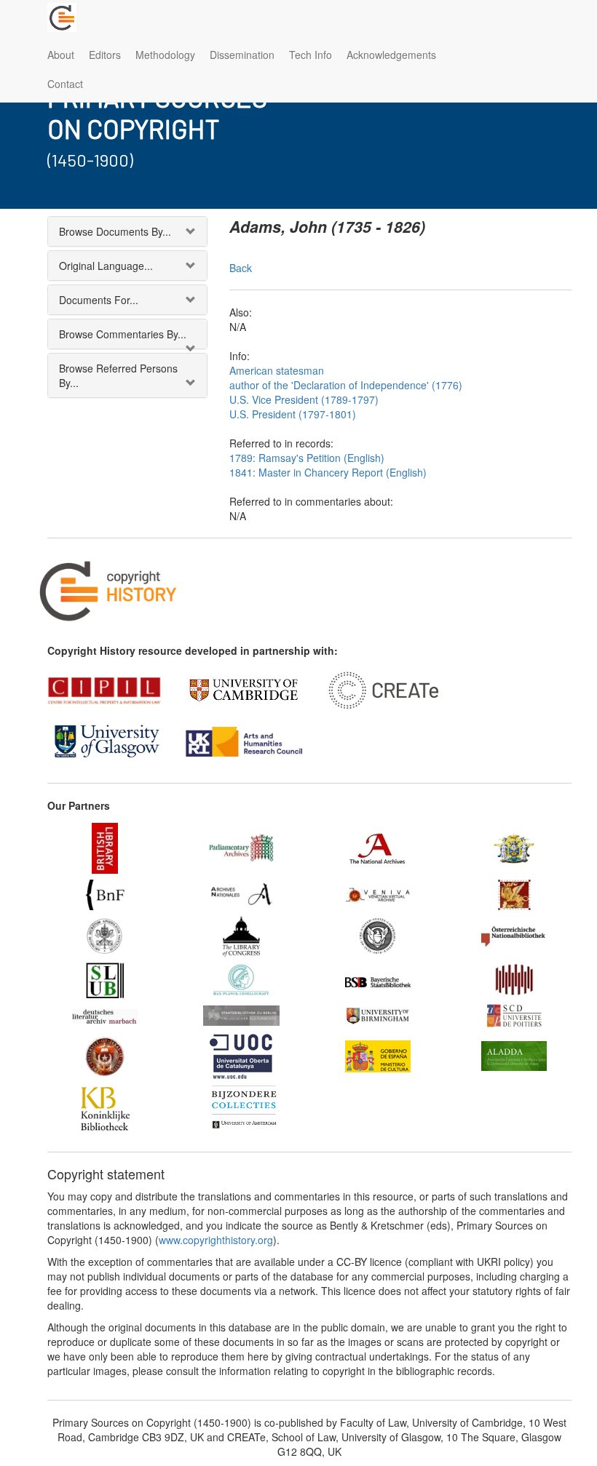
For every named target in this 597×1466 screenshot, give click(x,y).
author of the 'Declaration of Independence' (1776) (345, 385)
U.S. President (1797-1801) (292, 414)
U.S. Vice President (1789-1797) (304, 399)
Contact (65, 83)
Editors (105, 54)
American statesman (276, 370)
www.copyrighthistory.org (216, 1239)
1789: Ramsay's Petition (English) (306, 457)
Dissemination (242, 54)
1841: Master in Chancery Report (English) (328, 472)
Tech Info (310, 54)
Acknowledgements (391, 54)
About (60, 54)
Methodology (165, 54)
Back (240, 267)
